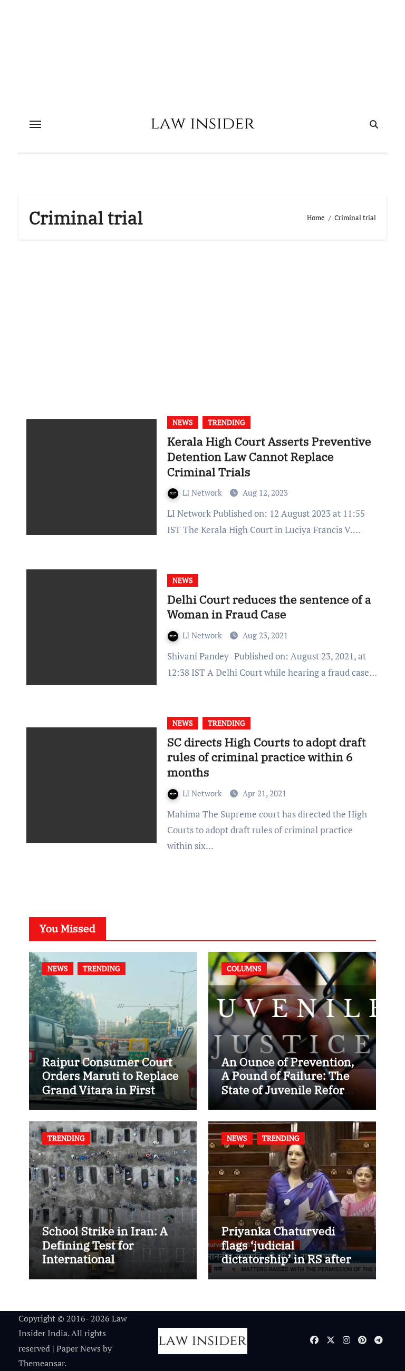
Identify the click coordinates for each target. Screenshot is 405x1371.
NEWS (182, 422)
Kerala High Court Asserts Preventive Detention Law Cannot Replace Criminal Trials (269, 456)
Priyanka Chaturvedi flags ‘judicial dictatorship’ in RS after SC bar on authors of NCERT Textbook (286, 1258)
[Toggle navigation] (35, 124)
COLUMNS (244, 968)
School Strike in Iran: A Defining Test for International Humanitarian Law (105, 1251)
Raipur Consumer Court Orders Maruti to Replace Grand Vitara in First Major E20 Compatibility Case (110, 1089)
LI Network (203, 492)
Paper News (78, 1348)
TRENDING (226, 422)
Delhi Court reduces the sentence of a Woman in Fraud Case (269, 606)
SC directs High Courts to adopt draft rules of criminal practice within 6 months (266, 757)
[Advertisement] (204, 324)
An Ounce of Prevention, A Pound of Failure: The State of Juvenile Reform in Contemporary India (288, 1082)
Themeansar (41, 1363)
